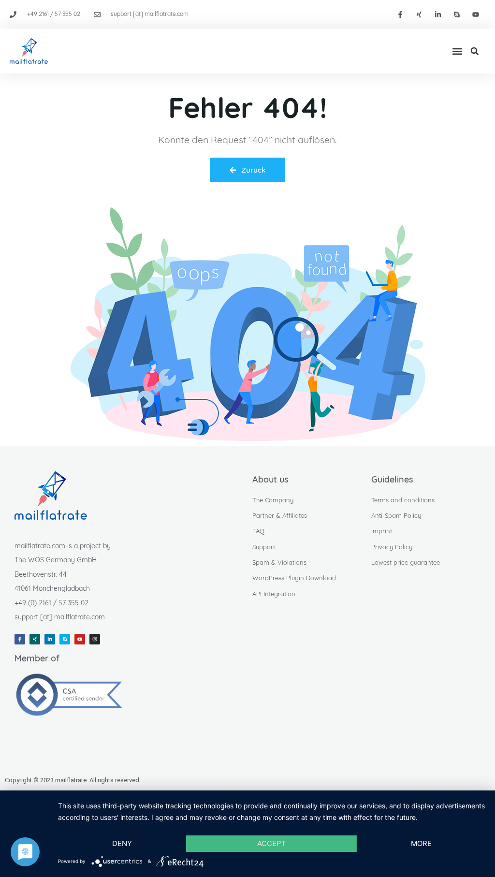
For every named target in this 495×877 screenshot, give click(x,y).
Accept (271, 843)
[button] (458, 51)
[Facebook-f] (400, 14)
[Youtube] (475, 14)
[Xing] (418, 14)
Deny (122, 843)
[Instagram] (94, 639)
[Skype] (457, 14)
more (421, 843)
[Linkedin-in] (437, 14)
